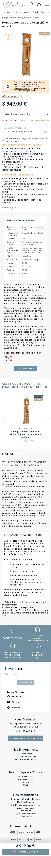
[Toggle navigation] (47, 4)
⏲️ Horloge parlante (25, 814)
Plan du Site (25, 811)
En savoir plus (9, 207)
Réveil (35, 12)
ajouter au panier (28, 852)
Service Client (25, 754)
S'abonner (25, 682)
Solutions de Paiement (25, 759)
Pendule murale (25, 779)
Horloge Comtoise (9, 18)
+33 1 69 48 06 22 (25, 731)
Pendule (17, 12)
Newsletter (14, 669)
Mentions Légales (25, 802)
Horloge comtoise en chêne (28, 18)
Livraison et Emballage (25, 756)
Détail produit (10, 96)
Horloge (7, 12)
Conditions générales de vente (25, 799)
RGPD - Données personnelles (25, 805)
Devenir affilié (25, 816)
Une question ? (25, 368)
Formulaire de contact (25, 738)
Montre (27, 12)
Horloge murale (25, 776)
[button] (47, 12)
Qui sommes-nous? (25, 808)
